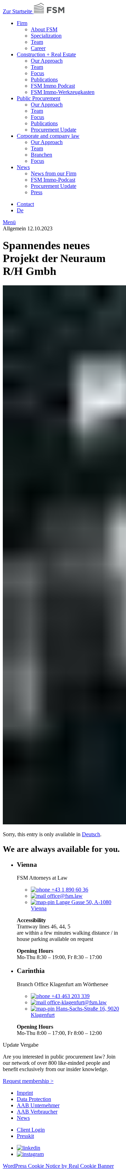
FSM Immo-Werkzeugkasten (62, 92)
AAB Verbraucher (37, 1112)
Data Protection (34, 1099)
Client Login (31, 1130)
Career (38, 48)
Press (36, 192)
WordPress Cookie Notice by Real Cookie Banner (58, 1166)
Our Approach (47, 61)
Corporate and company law (48, 136)
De (20, 210)
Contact (25, 204)
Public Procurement (38, 98)
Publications (44, 79)
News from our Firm (53, 173)
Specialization (46, 36)
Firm (22, 23)
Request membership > (28, 1081)
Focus (37, 73)
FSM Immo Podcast (53, 86)
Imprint (25, 1093)
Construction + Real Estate (46, 54)
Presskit (25, 1136)
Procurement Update (53, 130)
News (23, 167)
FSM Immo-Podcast (53, 180)
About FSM (44, 29)
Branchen (41, 155)
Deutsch (91, 834)
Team (37, 42)
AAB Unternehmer (38, 1105)
